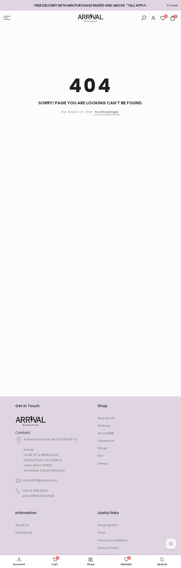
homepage (107, 112)
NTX (100, 456)
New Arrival (106, 418)
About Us (22, 525)
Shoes (102, 448)
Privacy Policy (108, 548)
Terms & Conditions (113, 540)
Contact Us (23, 532)
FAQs (101, 532)
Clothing (104, 425)
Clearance (106, 440)
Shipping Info (107, 525)
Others (103, 463)
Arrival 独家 (106, 433)
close (10, 5)
